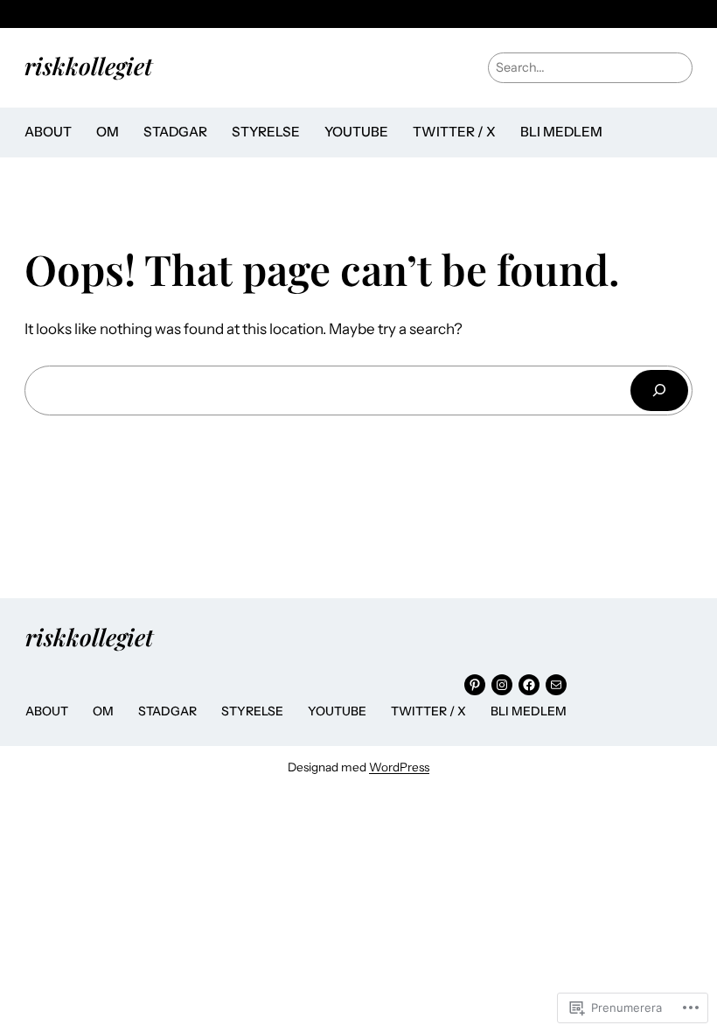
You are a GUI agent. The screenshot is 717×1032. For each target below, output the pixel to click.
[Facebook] (529, 684)
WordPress (399, 767)
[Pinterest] (474, 684)
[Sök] (659, 390)
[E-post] (556, 684)
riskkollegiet (88, 65)
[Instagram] (501, 684)
